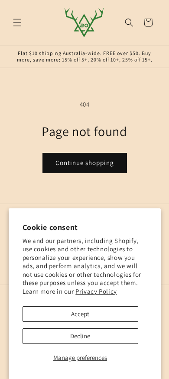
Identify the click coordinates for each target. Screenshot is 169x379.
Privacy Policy (96, 291)
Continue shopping (84, 163)
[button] (17, 22)
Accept (80, 314)
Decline (80, 336)
